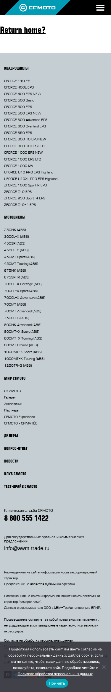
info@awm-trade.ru (26, 548)
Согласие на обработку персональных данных (38, 640)
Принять (57, 683)
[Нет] (104, 667)
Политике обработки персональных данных (55, 674)
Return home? (23, 29)
